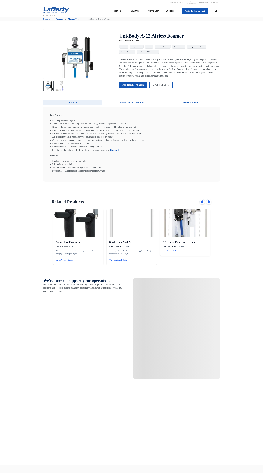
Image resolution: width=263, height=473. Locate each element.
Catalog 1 (114, 150)
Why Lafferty (154, 11)
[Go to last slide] (47, 54)
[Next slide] (106, 54)
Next (208, 202)
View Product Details (64, 260)
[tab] (72, 102)
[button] (48, 86)
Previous (202, 202)
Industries (134, 11)
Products (117, 11)
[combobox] (216, 11)
